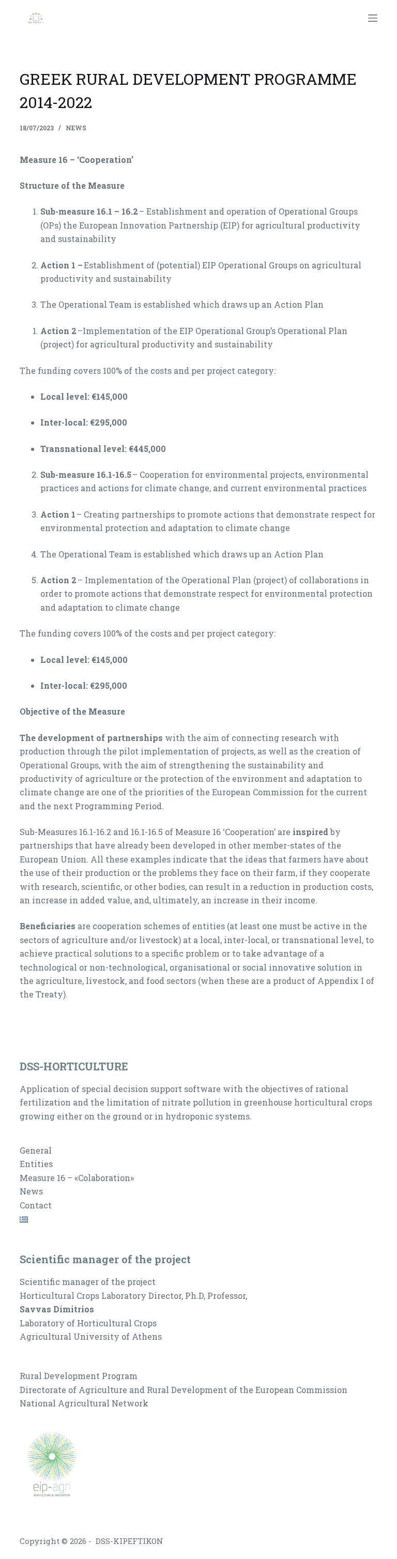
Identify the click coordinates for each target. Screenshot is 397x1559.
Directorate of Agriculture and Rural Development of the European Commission (183, 1389)
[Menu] (372, 18)
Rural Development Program (79, 1375)
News (76, 128)
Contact (36, 1205)
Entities (36, 1163)
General (36, 1150)
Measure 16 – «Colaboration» (77, 1177)
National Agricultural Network (84, 1403)
